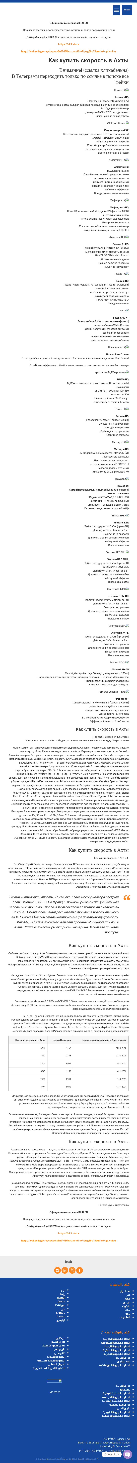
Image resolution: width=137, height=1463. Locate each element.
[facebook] (79, 1270)
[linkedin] (64, 1270)
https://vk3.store (68, 44)
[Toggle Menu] (116, 10)
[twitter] (72, 1270)
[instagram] (57, 1270)
